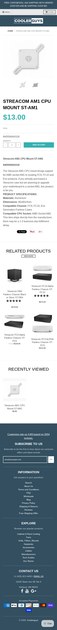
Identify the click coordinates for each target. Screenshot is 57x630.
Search (28, 482)
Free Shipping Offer (28, 513)
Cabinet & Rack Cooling (28, 534)
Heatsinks (28, 544)
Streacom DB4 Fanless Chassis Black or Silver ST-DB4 (14, 294)
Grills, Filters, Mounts (28, 540)
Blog (28, 499)
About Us (28, 486)
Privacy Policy (28, 503)
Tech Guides (28, 557)
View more (28, 256)
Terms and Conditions (28, 489)
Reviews (28, 510)
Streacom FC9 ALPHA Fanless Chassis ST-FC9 (42, 342)
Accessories (28, 547)
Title (5, 128)
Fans (28, 537)
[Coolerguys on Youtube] (27, 591)
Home (10, 31)
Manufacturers (29, 554)
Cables (28, 551)
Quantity (7, 141)
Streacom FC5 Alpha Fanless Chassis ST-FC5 (14, 337)
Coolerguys (32, 620)
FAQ (28, 493)
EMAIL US (38, 576)
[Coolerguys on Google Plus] (33, 591)
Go (51, 459)
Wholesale (29, 496)
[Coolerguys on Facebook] (22, 591)
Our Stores (28, 561)
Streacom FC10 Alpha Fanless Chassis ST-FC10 (42, 289)
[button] (14, 301)
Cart (50, 12)
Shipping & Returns (28, 506)
